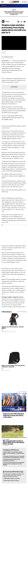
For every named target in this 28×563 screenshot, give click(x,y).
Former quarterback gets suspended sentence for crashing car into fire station (13, 464)
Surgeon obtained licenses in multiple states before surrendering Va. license (13, 457)
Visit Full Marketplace (21, 311)
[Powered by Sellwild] (24, 391)
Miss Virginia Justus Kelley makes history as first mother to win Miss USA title (13, 453)
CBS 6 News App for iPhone (11, 480)
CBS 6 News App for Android (12, 478)
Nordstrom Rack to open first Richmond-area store (11, 460)
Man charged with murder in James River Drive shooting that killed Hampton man (14, 13)
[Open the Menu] (2, 2)
